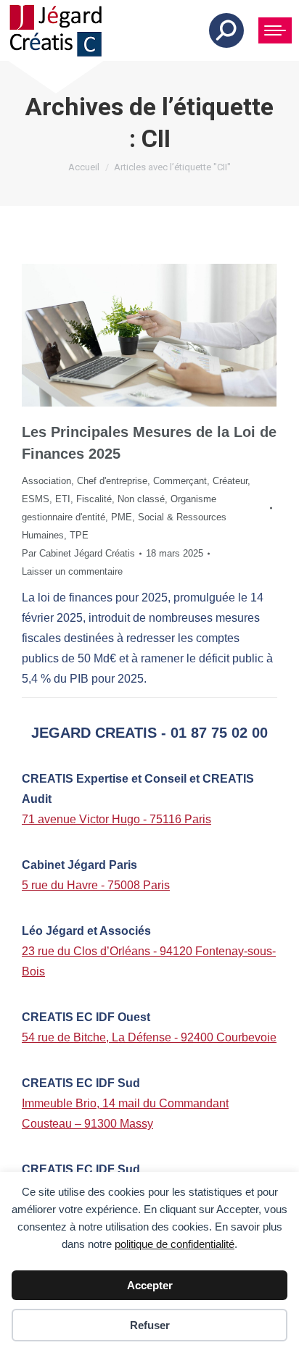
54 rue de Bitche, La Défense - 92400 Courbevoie (149, 1037)
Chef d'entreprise (112, 480)
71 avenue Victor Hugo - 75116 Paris (116, 819)
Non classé (141, 499)
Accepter (150, 1285)
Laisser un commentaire (72, 571)
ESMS (35, 499)
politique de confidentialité (174, 1244)
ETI (62, 499)
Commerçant (180, 480)
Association (46, 480)
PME (121, 517)
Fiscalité (94, 499)
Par (78, 553)
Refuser (150, 1325)
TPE (79, 535)
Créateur (230, 480)
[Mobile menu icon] (275, 30)
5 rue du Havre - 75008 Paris (96, 885)
